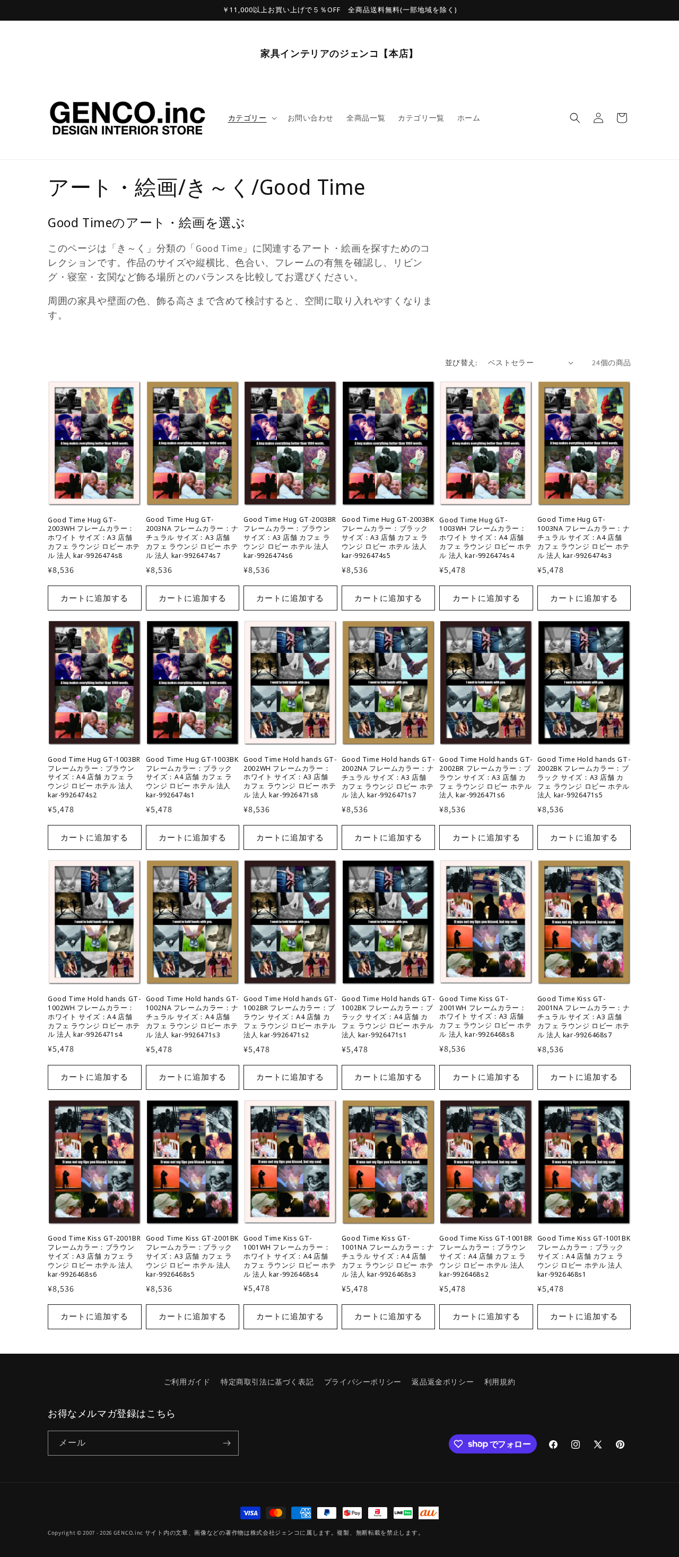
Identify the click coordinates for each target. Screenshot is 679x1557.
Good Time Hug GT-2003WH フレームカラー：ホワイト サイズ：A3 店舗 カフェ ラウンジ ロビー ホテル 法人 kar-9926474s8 (94, 537)
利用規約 (499, 1382)
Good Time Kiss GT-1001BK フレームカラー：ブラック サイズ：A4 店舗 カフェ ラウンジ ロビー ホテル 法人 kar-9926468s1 (583, 1256)
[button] (251, 118)
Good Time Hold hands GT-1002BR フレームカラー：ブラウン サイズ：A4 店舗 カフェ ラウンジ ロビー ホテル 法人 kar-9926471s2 (289, 1016)
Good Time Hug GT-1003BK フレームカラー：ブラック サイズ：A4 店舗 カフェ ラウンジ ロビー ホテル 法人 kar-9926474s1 (192, 777)
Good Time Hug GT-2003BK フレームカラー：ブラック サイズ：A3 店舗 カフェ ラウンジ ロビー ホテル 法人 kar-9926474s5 (388, 537)
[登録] (226, 1443)
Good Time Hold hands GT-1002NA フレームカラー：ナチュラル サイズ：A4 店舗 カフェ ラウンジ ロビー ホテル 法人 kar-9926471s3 (192, 1016)
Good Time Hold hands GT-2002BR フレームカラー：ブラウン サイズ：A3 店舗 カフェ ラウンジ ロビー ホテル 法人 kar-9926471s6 (485, 777)
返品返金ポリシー (443, 1382)
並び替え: (461, 362)
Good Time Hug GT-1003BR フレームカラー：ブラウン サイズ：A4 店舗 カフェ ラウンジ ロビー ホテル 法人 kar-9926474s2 (94, 777)
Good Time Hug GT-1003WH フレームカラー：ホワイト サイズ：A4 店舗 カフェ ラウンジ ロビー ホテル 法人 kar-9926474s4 (485, 537)
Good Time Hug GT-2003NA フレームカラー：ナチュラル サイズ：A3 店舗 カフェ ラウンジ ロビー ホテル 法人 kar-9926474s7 (192, 537)
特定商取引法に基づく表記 (267, 1382)
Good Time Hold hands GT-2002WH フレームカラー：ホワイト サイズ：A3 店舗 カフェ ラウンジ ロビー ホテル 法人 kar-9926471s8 (289, 777)
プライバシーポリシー (363, 1382)
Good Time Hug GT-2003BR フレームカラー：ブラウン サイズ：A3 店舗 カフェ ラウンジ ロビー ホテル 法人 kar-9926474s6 (289, 537)
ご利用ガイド (187, 1382)
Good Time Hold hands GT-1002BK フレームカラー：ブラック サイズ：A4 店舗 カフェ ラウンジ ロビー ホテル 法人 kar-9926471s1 (388, 1016)
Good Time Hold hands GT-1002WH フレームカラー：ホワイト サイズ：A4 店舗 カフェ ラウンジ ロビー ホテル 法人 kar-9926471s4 (94, 1016)
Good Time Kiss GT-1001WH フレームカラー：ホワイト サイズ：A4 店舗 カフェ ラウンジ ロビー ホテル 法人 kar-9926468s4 (289, 1256)
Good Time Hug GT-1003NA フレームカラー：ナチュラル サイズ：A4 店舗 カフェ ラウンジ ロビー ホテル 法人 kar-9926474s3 (583, 537)
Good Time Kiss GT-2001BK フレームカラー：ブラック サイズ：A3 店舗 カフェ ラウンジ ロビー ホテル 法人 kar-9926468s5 (192, 1256)
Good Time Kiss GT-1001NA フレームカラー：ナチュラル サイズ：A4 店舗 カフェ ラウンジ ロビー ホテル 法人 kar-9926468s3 (388, 1256)
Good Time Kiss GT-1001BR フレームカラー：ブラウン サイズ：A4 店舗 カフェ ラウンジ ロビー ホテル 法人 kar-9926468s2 (485, 1256)
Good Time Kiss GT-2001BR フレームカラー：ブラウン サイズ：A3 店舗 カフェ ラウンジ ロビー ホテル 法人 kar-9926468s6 (94, 1256)
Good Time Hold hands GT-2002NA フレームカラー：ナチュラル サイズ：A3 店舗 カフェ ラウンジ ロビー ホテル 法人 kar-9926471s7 (388, 777)
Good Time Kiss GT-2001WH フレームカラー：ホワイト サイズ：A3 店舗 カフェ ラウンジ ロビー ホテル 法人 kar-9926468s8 (485, 1016)
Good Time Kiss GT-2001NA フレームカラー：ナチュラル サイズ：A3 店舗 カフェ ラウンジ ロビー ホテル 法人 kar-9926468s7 (583, 1016)
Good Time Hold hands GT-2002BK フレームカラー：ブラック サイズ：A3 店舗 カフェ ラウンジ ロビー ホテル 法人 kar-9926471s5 (583, 777)
